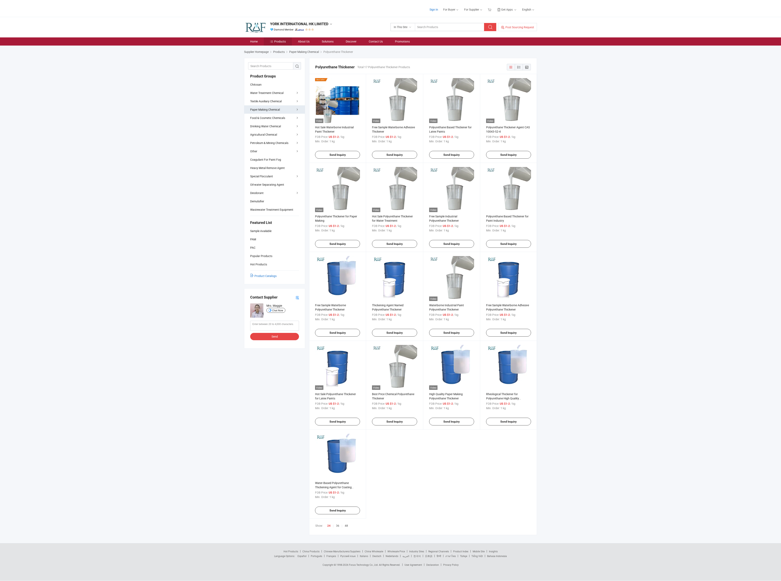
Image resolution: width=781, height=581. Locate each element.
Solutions (328, 41)
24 (329, 525)
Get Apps (507, 9)
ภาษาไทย (450, 556)
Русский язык (348, 556)
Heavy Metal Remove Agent (267, 168)
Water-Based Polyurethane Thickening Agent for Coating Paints (333, 487)
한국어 (417, 556)
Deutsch (376, 556)
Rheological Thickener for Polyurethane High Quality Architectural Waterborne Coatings (508, 398)
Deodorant (257, 193)
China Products (311, 551)
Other (253, 151)
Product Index (460, 551)
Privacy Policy (451, 564)
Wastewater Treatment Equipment (271, 209)
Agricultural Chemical (263, 134)
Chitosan (256, 84)
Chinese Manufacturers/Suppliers (342, 551)
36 (337, 526)
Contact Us (376, 41)
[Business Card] (297, 297)
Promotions (402, 41)
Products (280, 41)
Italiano (364, 556)
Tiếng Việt (477, 556)
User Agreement (413, 564)
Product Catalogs (265, 276)
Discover (351, 41)
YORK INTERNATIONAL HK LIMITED (299, 24)
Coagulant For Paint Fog (265, 159)
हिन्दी (439, 556)
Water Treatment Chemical (267, 93)
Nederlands (392, 556)
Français (331, 556)
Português (316, 556)
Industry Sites (416, 551)
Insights (493, 551)
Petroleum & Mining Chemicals (269, 143)
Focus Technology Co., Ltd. (364, 564)
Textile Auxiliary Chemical (266, 101)
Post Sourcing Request (519, 27)
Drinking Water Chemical (265, 126)
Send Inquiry (337, 154)
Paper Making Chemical (265, 109)
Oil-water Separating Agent (267, 184)
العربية (405, 556)
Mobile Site (479, 551)
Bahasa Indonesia (497, 556)
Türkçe (463, 556)
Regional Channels (438, 551)
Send (275, 336)
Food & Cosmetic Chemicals (267, 118)
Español (302, 556)
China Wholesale (374, 551)
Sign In (434, 9)
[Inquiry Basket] (490, 9)
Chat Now (277, 310)
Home (254, 41)
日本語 (428, 556)
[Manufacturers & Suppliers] (270, 8)
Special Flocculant (261, 176)
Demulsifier (257, 201)
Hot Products (291, 551)
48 (346, 526)
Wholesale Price (396, 551)
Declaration (432, 564)
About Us (304, 41)
